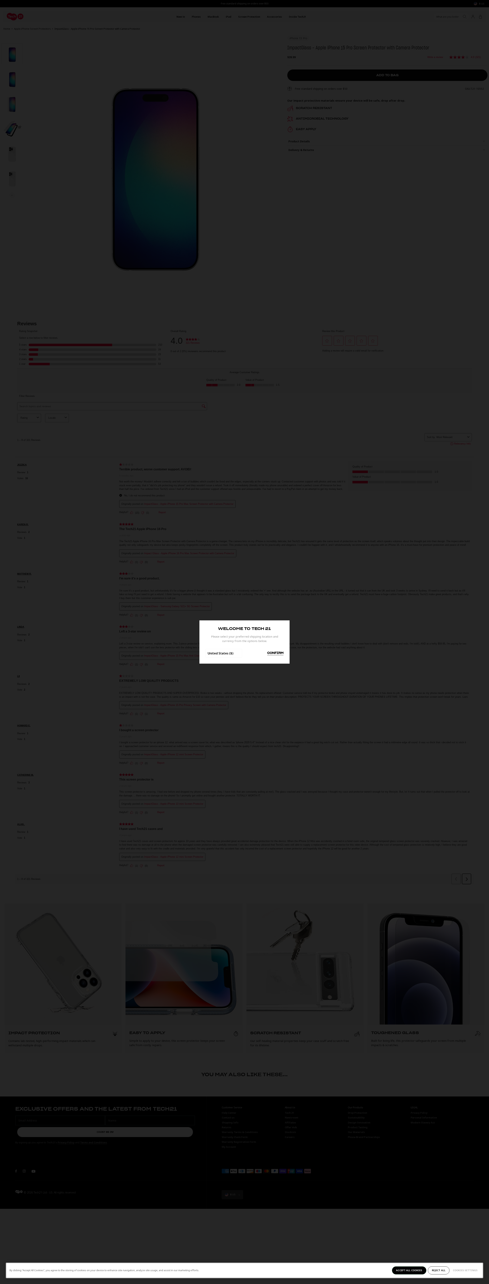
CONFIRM (275, 653)
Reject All (438, 1270)
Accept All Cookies (409, 1270)
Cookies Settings (465, 1270)
